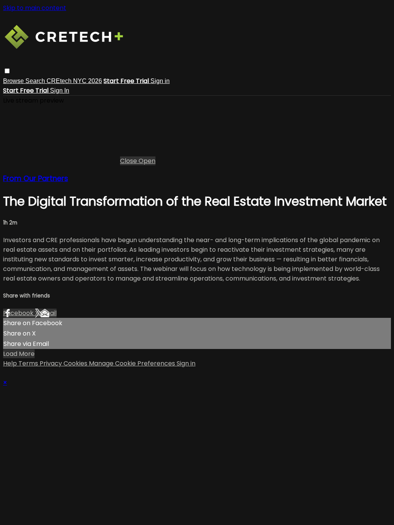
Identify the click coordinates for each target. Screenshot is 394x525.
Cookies (76, 363)
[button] (7, 70)
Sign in (160, 81)
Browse (14, 81)
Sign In (59, 90)
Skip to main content (34, 7)
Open (147, 160)
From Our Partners (35, 178)
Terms (29, 363)
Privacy (51, 363)
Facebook (19, 313)
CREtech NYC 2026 (74, 81)
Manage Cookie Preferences (133, 363)
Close (129, 160)
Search (36, 81)
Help (10, 363)
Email (48, 313)
